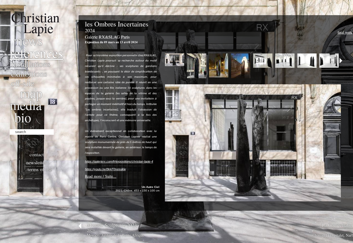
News (29, 40)
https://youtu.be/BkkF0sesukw (105, 169)
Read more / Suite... (100, 176)
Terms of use (40, 169)
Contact (37, 154)
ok (59, 131)
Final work (345, 32)
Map (31, 93)
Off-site (22, 82)
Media (26, 105)
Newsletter (36, 162)
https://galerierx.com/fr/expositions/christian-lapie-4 (119, 161)
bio (22, 117)
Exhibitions (29, 73)
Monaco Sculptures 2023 (112, 225)
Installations (30, 63)
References (36, 52)
